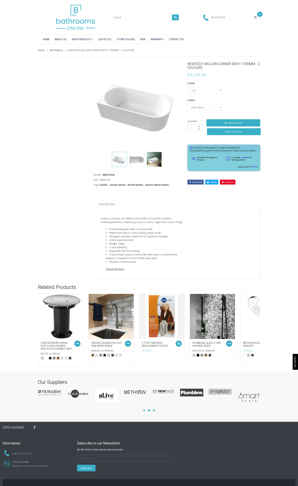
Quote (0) (295, 362)
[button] (144, 410)
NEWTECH (109, 174)
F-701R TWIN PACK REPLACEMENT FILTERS (155, 344)
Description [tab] (107, 204)
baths (103, 184)
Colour (191, 100)
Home (41, 50)
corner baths (118, 184)
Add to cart (236, 122)
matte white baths (157, 184)
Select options (77, 344)
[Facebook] (34, 427)
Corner (191, 83)
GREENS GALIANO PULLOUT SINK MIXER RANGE (106, 344)
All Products (57, 50)
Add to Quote (233, 131)
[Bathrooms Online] (75, 17)
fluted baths (135, 184)
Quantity (192, 121)
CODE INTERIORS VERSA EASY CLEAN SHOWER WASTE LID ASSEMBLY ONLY (56, 346)
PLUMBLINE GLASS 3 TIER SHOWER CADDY (206, 344)
